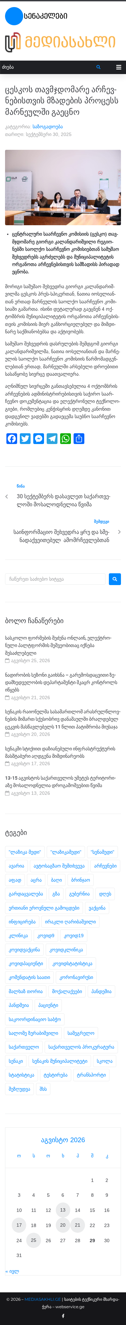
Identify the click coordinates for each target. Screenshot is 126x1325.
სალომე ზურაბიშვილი (33, 1033)
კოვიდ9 (45, 935)
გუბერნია (79, 893)
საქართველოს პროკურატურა (81, 1047)
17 (19, 1225)
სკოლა (105, 1061)
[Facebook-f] (63, 1316)
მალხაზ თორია (26, 991)
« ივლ (12, 1271)
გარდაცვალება (26, 893)
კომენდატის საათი (29, 977)
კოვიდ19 (74, 935)
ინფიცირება (22, 921)
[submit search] (98, 67)
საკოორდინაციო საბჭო (35, 1019)
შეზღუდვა (19, 1089)
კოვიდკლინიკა (66, 949)
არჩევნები (105, 866)
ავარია (16, 866)
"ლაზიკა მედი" (25, 852)
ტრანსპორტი (91, 1075)
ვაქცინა (97, 908)
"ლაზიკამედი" (65, 852)
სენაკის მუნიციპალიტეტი (59, 1061)
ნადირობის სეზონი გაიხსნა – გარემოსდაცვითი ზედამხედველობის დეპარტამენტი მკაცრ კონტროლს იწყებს (61, 682)
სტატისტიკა (21, 1075)
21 (77, 1225)
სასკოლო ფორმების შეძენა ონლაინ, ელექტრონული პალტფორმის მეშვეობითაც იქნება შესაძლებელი (58, 645)
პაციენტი (48, 1005)
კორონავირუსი (76, 977)
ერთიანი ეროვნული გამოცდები (44, 908)
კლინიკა (18, 935)
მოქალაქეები (67, 991)
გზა (56, 893)
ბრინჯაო (80, 880)
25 (33, 1240)
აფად (15, 880)
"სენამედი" (102, 852)
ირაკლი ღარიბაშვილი (70, 921)
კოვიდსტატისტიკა (72, 963)
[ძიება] (48, 67)
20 (63, 1225)
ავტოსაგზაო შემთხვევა (59, 866)
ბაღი (56, 880)
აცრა (36, 880)
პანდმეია (19, 1005)
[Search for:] (55, 579)
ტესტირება (56, 1075)
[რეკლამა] (63, 42)
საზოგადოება (48, 126)
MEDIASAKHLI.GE (43, 1299)
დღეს (105, 893)
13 (63, 1210)
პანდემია (101, 991)
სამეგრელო (81, 1033)
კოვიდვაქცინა (24, 949)
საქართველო (24, 1047)
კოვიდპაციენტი (26, 963)
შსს (43, 1089)
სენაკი (16, 1061)
